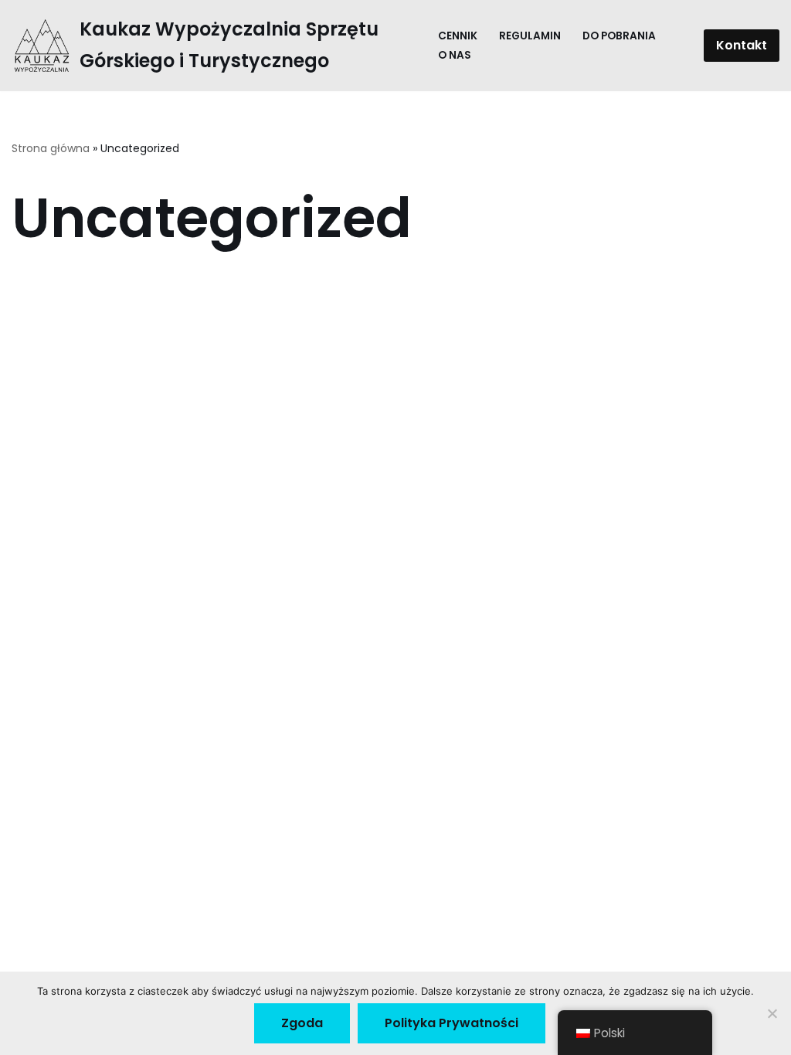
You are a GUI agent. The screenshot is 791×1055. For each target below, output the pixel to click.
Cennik (457, 36)
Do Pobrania (619, 36)
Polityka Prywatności (451, 1023)
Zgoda (302, 1023)
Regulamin (530, 36)
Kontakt (741, 45)
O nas (454, 55)
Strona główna (51, 148)
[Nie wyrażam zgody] (771, 1013)
